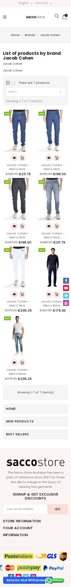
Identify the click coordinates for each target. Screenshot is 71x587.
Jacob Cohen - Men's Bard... (53, 303)
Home (11, 409)
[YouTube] (66, 288)
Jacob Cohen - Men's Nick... (18, 167)
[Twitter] (66, 296)
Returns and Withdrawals (28, 580)
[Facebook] (66, 281)
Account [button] (44, 3)
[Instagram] (66, 303)
